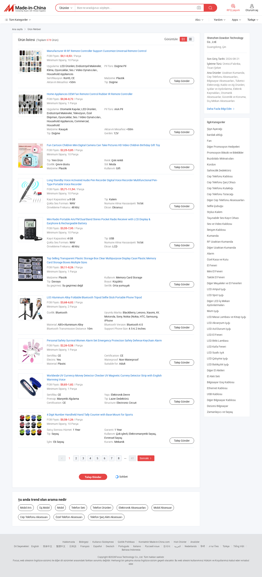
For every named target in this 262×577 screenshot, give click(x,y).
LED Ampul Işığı (216, 289)
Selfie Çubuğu (215, 206)
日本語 (72, 546)
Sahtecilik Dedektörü (219, 170)
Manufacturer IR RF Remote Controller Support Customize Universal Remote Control (96, 51)
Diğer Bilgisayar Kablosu (221, 400)
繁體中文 (60, 546)
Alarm (210, 253)
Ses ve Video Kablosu (219, 224)
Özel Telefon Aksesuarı (69, 517)
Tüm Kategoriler (18, 19)
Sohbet (123, 476)
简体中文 (47, 546)
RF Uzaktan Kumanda (220, 241)
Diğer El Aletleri (215, 370)
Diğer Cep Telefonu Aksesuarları (226, 200)
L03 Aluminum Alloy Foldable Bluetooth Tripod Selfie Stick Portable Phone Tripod (94, 297)
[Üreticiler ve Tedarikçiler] (25, 8)
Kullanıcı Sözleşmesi (103, 541)
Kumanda (213, 235)
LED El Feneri (214, 334)
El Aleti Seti (213, 376)
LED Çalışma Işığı (217, 358)
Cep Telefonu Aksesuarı (34, 517)
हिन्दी (203, 546)
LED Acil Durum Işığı (219, 329)
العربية (177, 546)
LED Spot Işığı (215, 295)
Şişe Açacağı (214, 129)
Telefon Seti (78, 507)
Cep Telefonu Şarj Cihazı (221, 182)
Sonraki (146, 458)
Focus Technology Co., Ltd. (129, 556)
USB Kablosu (214, 394)
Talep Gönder (182, 81)
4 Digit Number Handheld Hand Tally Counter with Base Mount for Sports (90, 414)
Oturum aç (252, 10)
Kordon (211, 164)
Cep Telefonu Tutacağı (220, 194)
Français (84, 546)
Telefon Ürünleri (102, 507)
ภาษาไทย (214, 546)
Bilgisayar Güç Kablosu (220, 382)
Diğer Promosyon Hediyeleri (223, 146)
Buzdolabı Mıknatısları (220, 158)
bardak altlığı (215, 135)
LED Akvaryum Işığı (218, 323)
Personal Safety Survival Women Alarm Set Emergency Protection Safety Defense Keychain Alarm (104, 340)
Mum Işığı (213, 311)
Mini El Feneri (214, 271)
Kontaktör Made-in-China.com (154, 541)
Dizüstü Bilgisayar (217, 406)
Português (123, 546)
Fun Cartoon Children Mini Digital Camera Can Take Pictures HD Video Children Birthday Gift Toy (103, 145)
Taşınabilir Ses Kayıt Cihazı (223, 218)
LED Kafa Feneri (216, 346)
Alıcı (197, 19)
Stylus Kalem (214, 212)
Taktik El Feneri (216, 277)
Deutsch (110, 546)
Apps (235, 19)
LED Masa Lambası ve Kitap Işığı (226, 317)
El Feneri (212, 265)
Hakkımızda (69, 541)
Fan (209, 140)
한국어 (166, 546)
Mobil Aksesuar (163, 507)
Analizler (194, 541)
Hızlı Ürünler (180, 541)
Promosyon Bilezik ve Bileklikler (225, 152)
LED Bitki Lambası (218, 340)
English (35, 546)
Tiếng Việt (238, 546)
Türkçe (226, 546)
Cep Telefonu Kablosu (220, 176)
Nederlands (191, 546)
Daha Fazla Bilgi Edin (221, 108)
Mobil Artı (26, 507)
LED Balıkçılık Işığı (218, 364)
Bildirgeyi (83, 541)
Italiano (137, 546)
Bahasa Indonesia (131, 549)
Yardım (218, 19)
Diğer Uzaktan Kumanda (221, 247)
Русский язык (152, 546)
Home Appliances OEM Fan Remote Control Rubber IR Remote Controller (90, 94)
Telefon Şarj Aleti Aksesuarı (106, 517)
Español (97, 546)
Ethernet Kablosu (217, 388)
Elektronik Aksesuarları (132, 507)
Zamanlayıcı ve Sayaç (220, 412)
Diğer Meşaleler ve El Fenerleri (224, 283)
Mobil (60, 507)
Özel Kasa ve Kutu (217, 259)
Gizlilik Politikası (126, 541)
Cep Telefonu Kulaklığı (220, 188)
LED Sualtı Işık (215, 352)
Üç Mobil (44, 507)
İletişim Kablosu (216, 230)
